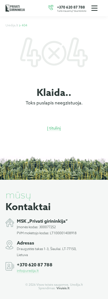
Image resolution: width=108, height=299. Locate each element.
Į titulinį (54, 128)
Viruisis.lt (63, 288)
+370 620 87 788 (71, 8)
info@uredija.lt (28, 271)
